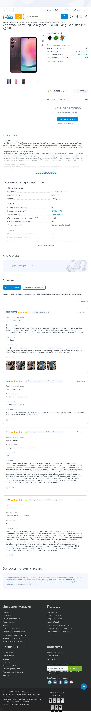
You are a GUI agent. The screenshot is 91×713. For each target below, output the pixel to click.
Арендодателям (9, 666)
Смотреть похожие (67, 119)
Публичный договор (11, 702)
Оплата (69, 10)
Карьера (6, 675)
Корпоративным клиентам (13, 672)
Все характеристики (55, 61)
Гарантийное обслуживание (14, 635)
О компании (8, 653)
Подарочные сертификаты (14, 632)
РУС (16, 10)
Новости (6, 662)
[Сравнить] (42, 40)
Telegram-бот (52, 659)
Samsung (55, 195)
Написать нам (52, 656)
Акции (5, 625)
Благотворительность (12, 669)
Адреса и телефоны (55, 653)
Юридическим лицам (11, 638)
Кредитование (9, 622)
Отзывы (6, 659)
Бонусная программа (81, 10)
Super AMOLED (82, 51)
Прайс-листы (8, 656)
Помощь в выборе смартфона (59, 629)
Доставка (60, 10)
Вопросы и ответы (55, 619)
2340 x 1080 (83, 55)
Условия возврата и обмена (14, 641)
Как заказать (52, 612)
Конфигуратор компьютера (58, 625)
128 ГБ (54, 237)
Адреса (51, 10)
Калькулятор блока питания (58, 632)
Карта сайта (25, 704)
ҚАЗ (10, 10)
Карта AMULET (53, 622)
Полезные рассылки (11, 629)
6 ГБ (86, 58)
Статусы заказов (54, 616)
